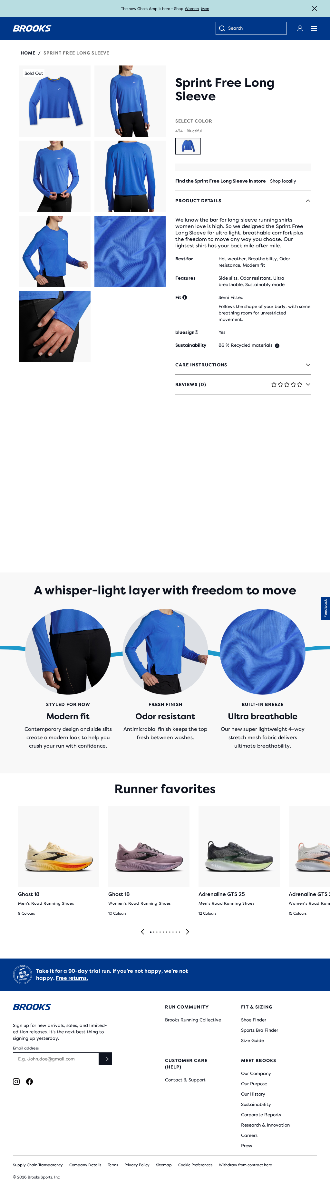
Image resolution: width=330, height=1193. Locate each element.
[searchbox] (254, 29)
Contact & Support (185, 1079)
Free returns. (72, 978)
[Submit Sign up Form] (105, 1058)
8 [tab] (172, 932)
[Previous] (142, 932)
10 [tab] (179, 932)
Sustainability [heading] (190, 345)
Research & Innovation (265, 1125)
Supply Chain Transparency (38, 1165)
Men (205, 8)
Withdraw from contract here (245, 1165)
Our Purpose (254, 1083)
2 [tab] (153, 932)
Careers (249, 1135)
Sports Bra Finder (259, 1030)
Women (192, 8)
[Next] (187, 932)
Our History (253, 1094)
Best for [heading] (184, 258)
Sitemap (164, 1165)
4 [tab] (159, 932)
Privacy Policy (137, 1165)
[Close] (314, 8)
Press (246, 1145)
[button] (55, 101)
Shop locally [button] (283, 181)
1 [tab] (150, 932)
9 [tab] (176, 932)
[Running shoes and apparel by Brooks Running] (32, 28)
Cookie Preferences (195, 1165)
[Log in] (300, 28)
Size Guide (252, 1040)
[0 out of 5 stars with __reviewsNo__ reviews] (243, 68)
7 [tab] (169, 932)
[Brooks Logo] (76, 1008)
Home (28, 52)
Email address (26, 1048)
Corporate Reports (261, 1114)
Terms (113, 1165)
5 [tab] (163, 932)
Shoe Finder (253, 1019)
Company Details (85, 1165)
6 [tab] (166, 932)
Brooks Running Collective (193, 1019)
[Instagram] (16, 1081)
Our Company (256, 1073)
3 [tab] (156, 932)
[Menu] (314, 28)
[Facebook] (29, 1081)
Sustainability (256, 1104)
